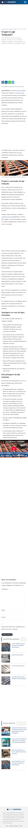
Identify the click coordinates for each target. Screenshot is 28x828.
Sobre (7, 825)
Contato (20, 825)
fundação (12, 343)
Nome (3, 610)
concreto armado (19, 93)
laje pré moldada (20, 90)
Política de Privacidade (13, 825)
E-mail (3, 617)
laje (12, 116)
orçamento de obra (6, 217)
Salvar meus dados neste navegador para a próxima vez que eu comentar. (13, 628)
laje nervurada (18, 152)
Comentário (4, 589)
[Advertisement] (14, 16)
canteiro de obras (16, 276)
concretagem (15, 150)
